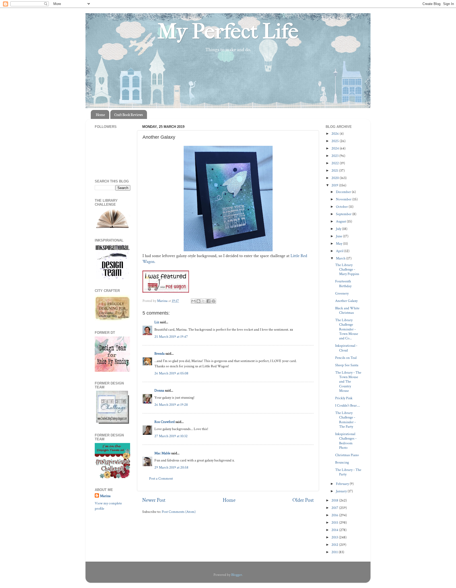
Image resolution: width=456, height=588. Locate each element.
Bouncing (342, 462)
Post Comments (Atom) (179, 511)
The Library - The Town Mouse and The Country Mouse (348, 381)
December (344, 191)
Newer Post (153, 500)
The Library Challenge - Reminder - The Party (345, 419)
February (343, 483)
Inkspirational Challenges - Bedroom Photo (346, 440)
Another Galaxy (346, 300)
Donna (159, 390)
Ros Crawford (164, 421)
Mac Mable (162, 453)
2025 (335, 140)
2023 (335, 155)
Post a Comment (161, 478)
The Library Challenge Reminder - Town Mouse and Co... (346, 329)
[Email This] (193, 301)
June (339, 236)
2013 (335, 537)
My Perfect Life (228, 31)
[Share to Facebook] (208, 301)
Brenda (159, 353)
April (340, 250)
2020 (335, 177)
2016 (335, 515)
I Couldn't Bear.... (347, 405)
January (342, 491)
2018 (335, 500)
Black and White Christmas (347, 310)
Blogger (236, 574)
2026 (335, 133)
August (341, 221)
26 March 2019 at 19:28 (171, 404)
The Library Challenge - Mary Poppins (347, 269)
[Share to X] (203, 301)
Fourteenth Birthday (343, 283)
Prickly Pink (344, 398)
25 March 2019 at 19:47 (171, 336)
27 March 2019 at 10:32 (171, 435)
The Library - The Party (348, 472)
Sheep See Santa (346, 365)
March (341, 258)
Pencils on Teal (346, 357)
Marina (105, 495)
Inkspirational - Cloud (346, 348)
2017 (335, 507)
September (344, 213)
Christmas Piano (347, 454)
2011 (335, 552)
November (344, 199)
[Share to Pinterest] (213, 301)
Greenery (342, 293)
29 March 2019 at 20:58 (171, 467)
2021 (335, 170)
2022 (335, 163)
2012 (335, 544)
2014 (335, 529)
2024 (335, 148)
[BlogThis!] (198, 301)
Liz (156, 322)
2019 (335, 185)
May (339, 243)
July (339, 228)
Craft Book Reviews (128, 114)
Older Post (303, 500)
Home (100, 114)
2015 (335, 522)
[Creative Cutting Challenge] (112, 422)
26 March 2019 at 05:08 (171, 373)
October (342, 206)
